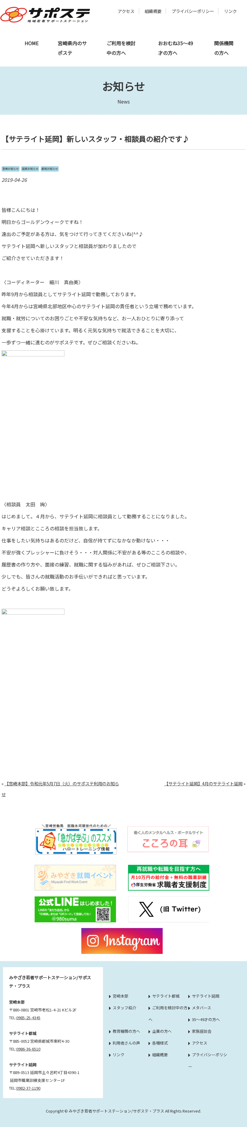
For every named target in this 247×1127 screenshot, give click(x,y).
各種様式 (160, 1043)
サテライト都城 (166, 996)
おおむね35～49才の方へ (175, 47)
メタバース (201, 1008)
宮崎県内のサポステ (72, 47)
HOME (32, 43)
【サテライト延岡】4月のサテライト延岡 (203, 783)
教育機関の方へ (126, 1031)
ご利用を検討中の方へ (121, 47)
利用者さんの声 (126, 1043)
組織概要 (153, 11)
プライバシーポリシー (193, 11)
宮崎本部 (120, 996)
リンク (230, 11)
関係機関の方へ (223, 47)
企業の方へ (162, 1031)
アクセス (126, 11)
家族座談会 (201, 1031)
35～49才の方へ (206, 1019)
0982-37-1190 (28, 1088)
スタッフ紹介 (124, 1008)
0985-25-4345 (28, 1017)
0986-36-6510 (28, 1049)
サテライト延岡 (205, 996)
